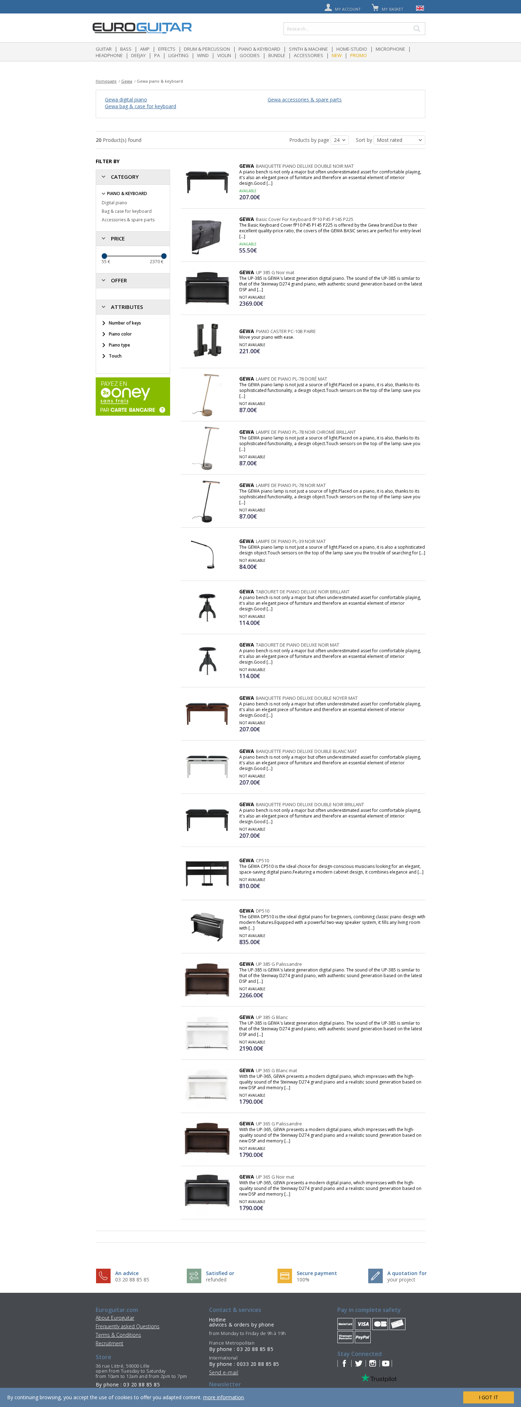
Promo (358, 55)
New (337, 55)
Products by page (310, 140)
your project (401, 1279)
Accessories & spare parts (128, 220)
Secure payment (317, 1273)
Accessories (308, 55)
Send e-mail (223, 1372)
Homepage (106, 81)
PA (157, 55)
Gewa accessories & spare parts (305, 99)
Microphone (390, 49)
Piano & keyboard (259, 49)
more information (223, 1397)
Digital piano (114, 203)
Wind (203, 55)
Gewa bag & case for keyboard (140, 106)
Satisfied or (220, 1273)
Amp (145, 49)
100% (303, 1279)
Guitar (104, 49)
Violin (224, 55)
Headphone (109, 55)
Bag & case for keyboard (127, 211)
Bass (125, 49)
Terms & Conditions (118, 1334)
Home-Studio (351, 49)
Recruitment (109, 1343)
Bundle (276, 55)
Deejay (138, 55)
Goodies (250, 55)
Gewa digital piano (126, 99)
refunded (216, 1279)
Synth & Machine (308, 49)
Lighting (178, 55)
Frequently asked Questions (127, 1326)
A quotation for (407, 1273)
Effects (166, 49)
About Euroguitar (115, 1317)
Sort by (365, 140)
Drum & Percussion (207, 49)
